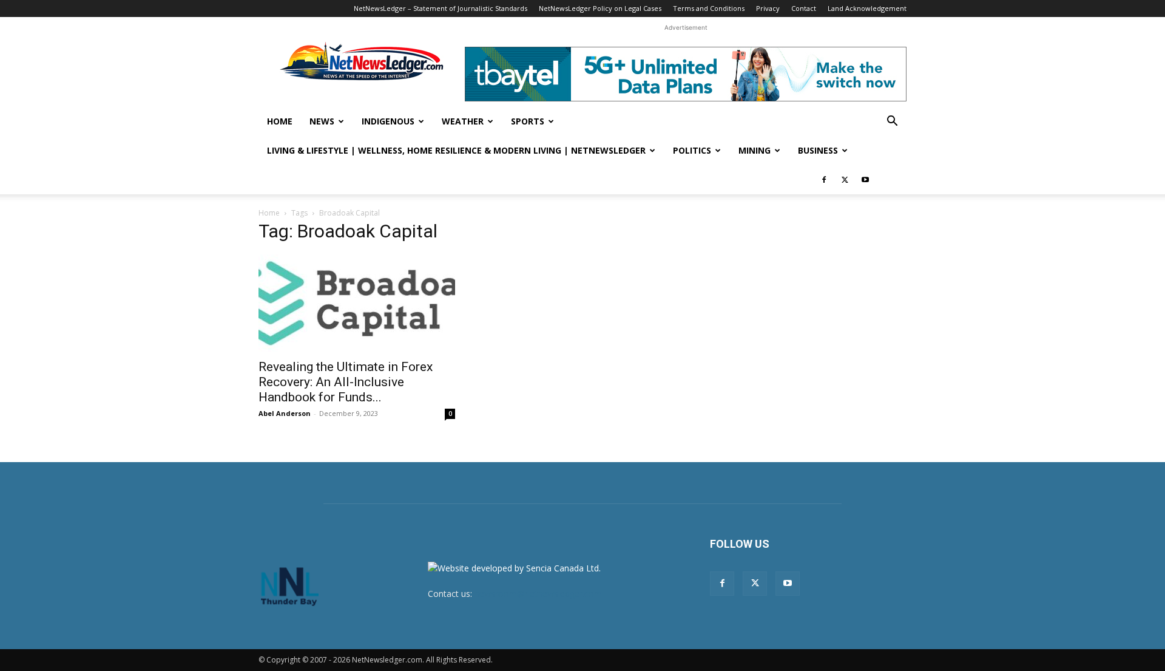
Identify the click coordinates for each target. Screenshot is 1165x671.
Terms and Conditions (709, 8)
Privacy (768, 8)
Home (279, 121)
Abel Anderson (284, 413)
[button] (892, 122)
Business (818, 150)
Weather (463, 121)
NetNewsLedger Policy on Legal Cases (600, 8)
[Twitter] (845, 179)
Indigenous (388, 121)
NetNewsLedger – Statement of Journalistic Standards (440, 8)
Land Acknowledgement (867, 8)
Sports (527, 121)
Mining (754, 150)
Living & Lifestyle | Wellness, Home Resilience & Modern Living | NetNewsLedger (456, 150)
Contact (803, 8)
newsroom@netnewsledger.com (538, 593)
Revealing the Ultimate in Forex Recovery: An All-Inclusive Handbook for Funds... (345, 381)
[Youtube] (865, 179)
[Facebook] (824, 179)
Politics (692, 150)
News (321, 121)
